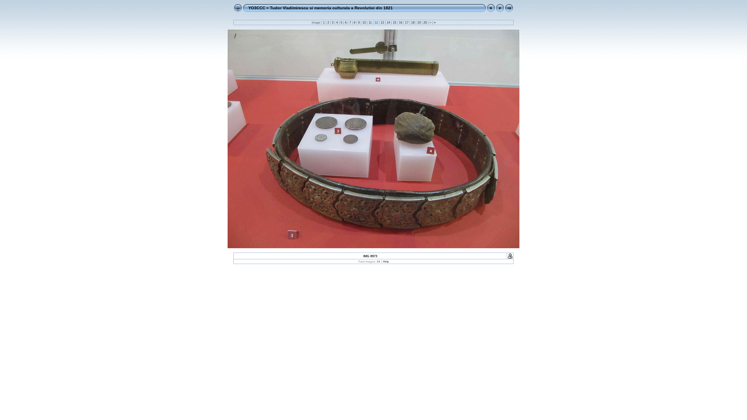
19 (419, 22)
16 (400, 22)
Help (386, 261)
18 (413, 22)
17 (406, 22)
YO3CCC (256, 8)
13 (382, 22)
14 (388, 22)
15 (394, 22)
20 (425, 22)
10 (364, 22)
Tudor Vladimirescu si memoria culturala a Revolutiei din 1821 (331, 8)
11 (370, 22)
